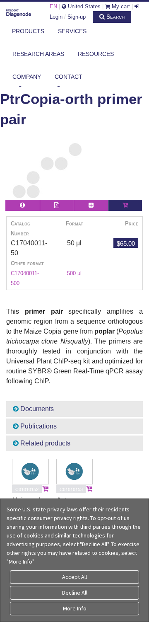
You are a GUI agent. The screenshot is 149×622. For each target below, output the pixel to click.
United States (83, 6)
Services (72, 31)
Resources (96, 54)
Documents (36, 408)
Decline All (74, 592)
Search (115, 16)
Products (28, 31)
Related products (44, 443)
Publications (38, 426)
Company (26, 76)
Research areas (38, 54)
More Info (75, 608)
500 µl (74, 273)
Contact (68, 76)
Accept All (74, 577)
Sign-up (76, 17)
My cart (120, 6)
